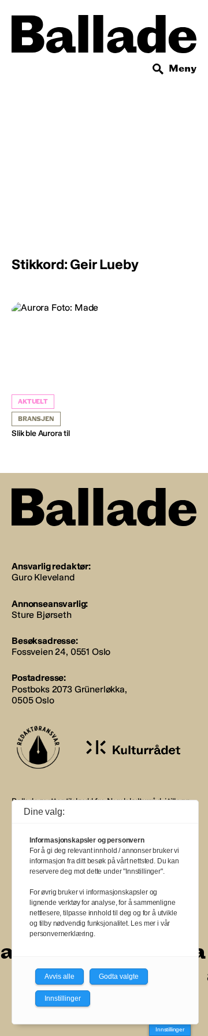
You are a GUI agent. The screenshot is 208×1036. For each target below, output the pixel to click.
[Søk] (158, 69)
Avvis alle (59, 976)
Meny (182, 68)
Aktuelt (33, 401)
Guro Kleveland (43, 577)
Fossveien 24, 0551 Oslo (61, 651)
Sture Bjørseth (42, 614)
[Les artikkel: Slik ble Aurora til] (56, 370)
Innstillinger (169, 1029)
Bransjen (36, 419)
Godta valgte (119, 976)
